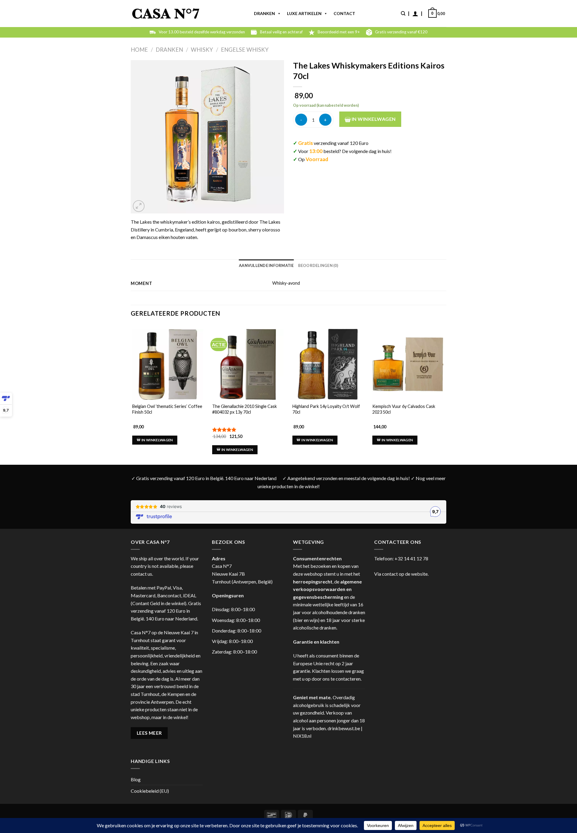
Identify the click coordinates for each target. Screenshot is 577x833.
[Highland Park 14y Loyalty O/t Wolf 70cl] (327, 364)
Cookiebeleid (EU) (150, 791)
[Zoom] (139, 206)
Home (139, 49)
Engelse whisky (245, 49)
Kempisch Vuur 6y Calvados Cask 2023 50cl (403, 409)
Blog (136, 779)
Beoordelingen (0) (318, 265)
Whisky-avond (286, 283)
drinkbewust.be (344, 728)
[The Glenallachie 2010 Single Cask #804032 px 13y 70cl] (247, 364)
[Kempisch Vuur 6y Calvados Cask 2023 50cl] (407, 364)
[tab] (266, 265)
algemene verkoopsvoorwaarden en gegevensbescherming (327, 589)
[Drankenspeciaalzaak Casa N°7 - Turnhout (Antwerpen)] (165, 13)
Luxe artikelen (304, 13)
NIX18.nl (302, 736)
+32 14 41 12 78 (411, 558)
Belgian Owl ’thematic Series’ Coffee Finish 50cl (167, 409)
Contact (344, 13)
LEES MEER (149, 733)
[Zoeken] (403, 13)
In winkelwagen (373, 119)
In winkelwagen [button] (157, 440)
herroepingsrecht (312, 581)
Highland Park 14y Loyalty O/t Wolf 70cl (326, 409)
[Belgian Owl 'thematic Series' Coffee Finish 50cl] (167, 364)
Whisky (202, 49)
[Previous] (131, 389)
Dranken (264, 13)
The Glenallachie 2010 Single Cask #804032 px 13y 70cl (244, 409)
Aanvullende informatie (266, 265)
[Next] (444, 389)
